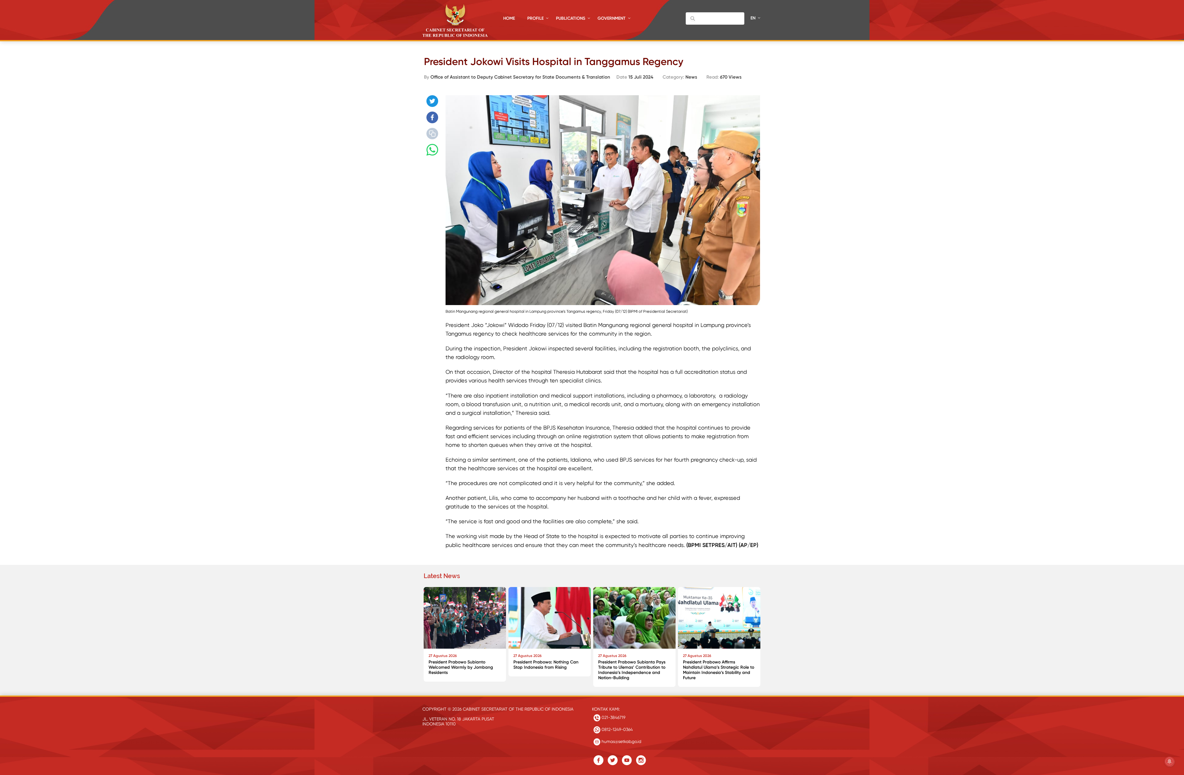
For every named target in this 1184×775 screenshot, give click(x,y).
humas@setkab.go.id (620, 741)
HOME (509, 18)
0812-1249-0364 (616, 729)
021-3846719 (612, 717)
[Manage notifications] (1169, 761)
